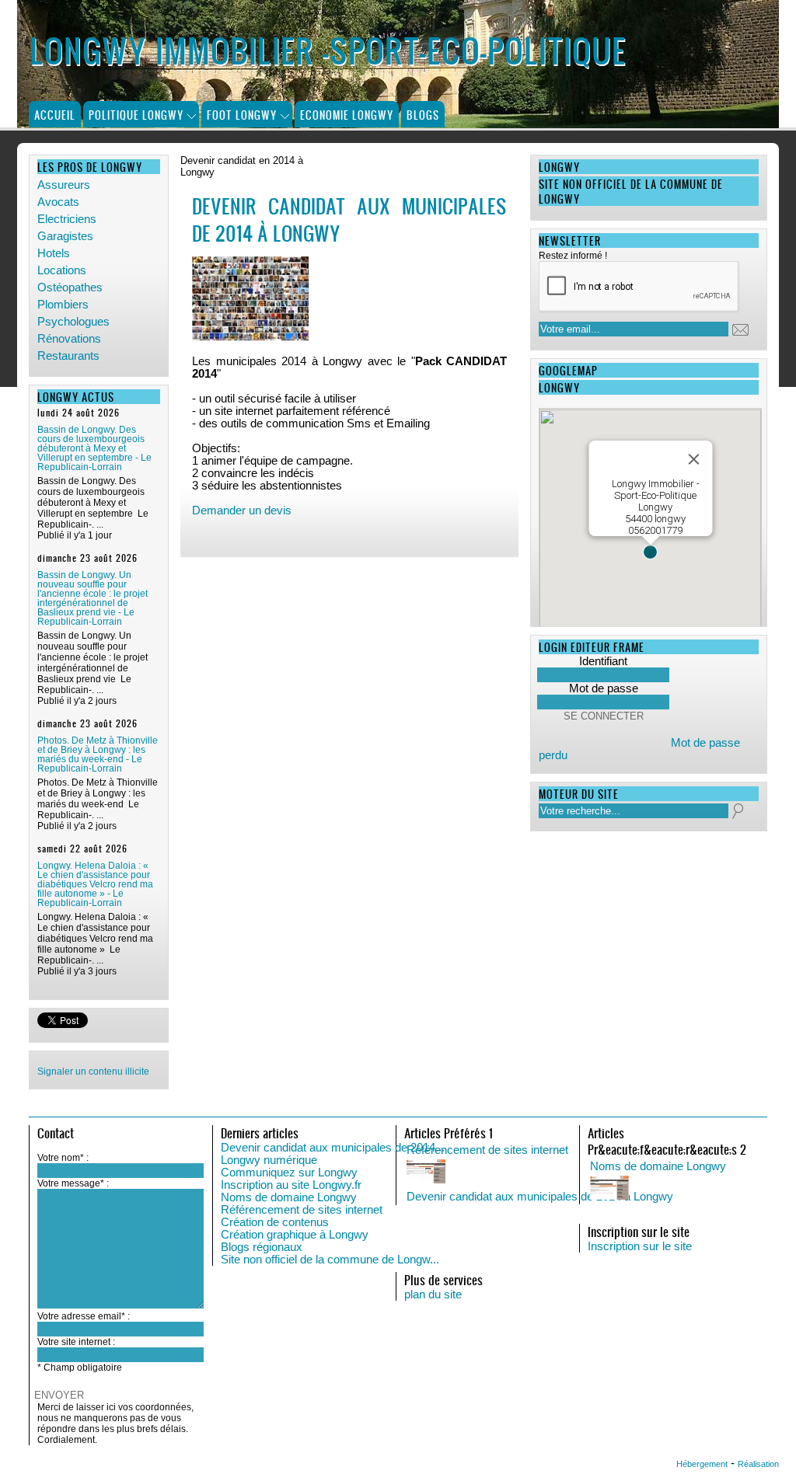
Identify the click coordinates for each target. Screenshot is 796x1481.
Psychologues (73, 321)
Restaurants (68, 356)
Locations (61, 270)
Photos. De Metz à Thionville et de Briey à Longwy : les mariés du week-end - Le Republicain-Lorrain (97, 754)
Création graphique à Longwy (294, 1234)
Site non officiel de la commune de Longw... (330, 1259)
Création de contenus (275, 1222)
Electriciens (66, 219)
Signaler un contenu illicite (93, 1071)
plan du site (433, 1294)
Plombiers (63, 304)
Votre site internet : (76, 1341)
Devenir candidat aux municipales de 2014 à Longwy (540, 1196)
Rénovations (69, 339)
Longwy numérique (269, 1160)
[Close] (693, 459)
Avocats (58, 202)
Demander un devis (242, 510)
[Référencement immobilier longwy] (562, 1172)
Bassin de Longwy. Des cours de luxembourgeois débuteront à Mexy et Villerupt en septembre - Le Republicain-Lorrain (94, 448)
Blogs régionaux (261, 1247)
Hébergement (702, 1464)
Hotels (53, 253)
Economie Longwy (346, 114)
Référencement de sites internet (301, 1210)
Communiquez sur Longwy (289, 1172)
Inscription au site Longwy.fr (291, 1185)
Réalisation (758, 1464)
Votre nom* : (63, 1157)
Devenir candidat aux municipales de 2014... (333, 1147)
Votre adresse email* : (83, 1316)
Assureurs (63, 185)
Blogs (423, 114)
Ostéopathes (70, 287)
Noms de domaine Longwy (289, 1197)
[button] (650, 552)
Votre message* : (73, 1183)
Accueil (54, 114)
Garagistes (65, 236)
